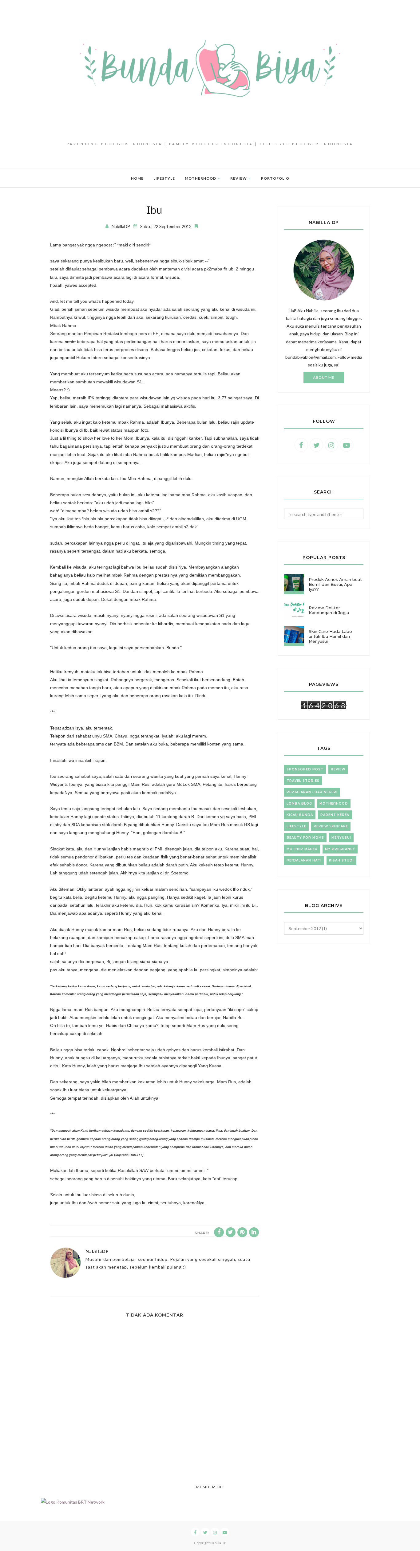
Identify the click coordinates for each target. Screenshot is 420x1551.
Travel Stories (303, 781)
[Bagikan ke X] (231, 1232)
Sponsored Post (305, 769)
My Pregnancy (340, 849)
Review (338, 769)
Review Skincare (331, 826)
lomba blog (299, 803)
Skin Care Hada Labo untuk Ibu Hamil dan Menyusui (330, 636)
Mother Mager (302, 849)
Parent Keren (335, 815)
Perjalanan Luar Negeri (312, 792)
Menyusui (341, 838)
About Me (324, 377)
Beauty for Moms (305, 838)
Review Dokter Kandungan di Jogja (329, 610)
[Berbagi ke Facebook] (219, 1232)
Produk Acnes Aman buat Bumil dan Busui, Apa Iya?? (335, 584)
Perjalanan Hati (304, 860)
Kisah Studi (341, 860)
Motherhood (333, 803)
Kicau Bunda (300, 815)
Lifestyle (296, 826)
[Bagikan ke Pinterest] (242, 1232)
